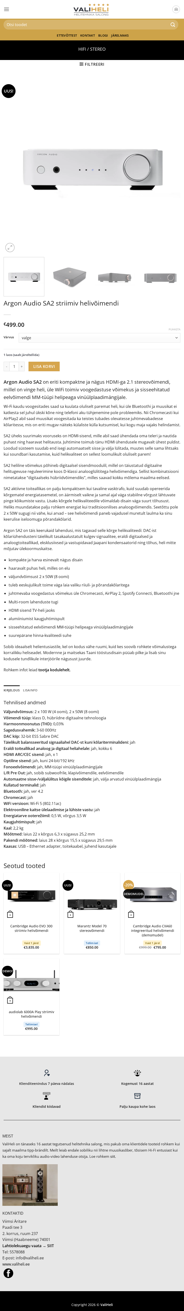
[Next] (171, 165)
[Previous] (13, 165)
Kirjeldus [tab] (12, 690)
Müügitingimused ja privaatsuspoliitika (92, 1297)
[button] (6, 9)
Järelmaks (120, 35)
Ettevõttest (67, 35)
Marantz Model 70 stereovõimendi (92, 928)
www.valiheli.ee (16, 1264)
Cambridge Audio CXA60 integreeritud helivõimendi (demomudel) (152, 930)
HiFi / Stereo (92, 49)
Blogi (103, 35)
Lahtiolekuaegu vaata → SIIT (28, 1245)
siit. (113, 1156)
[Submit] (173, 24)
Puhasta (174, 329)
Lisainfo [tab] (30, 690)
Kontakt (87, 35)
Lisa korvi (44, 366)
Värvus (9, 337)
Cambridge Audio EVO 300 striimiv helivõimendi (31, 928)
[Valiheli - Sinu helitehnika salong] (92, 9)
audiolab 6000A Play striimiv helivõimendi (31, 1014)
